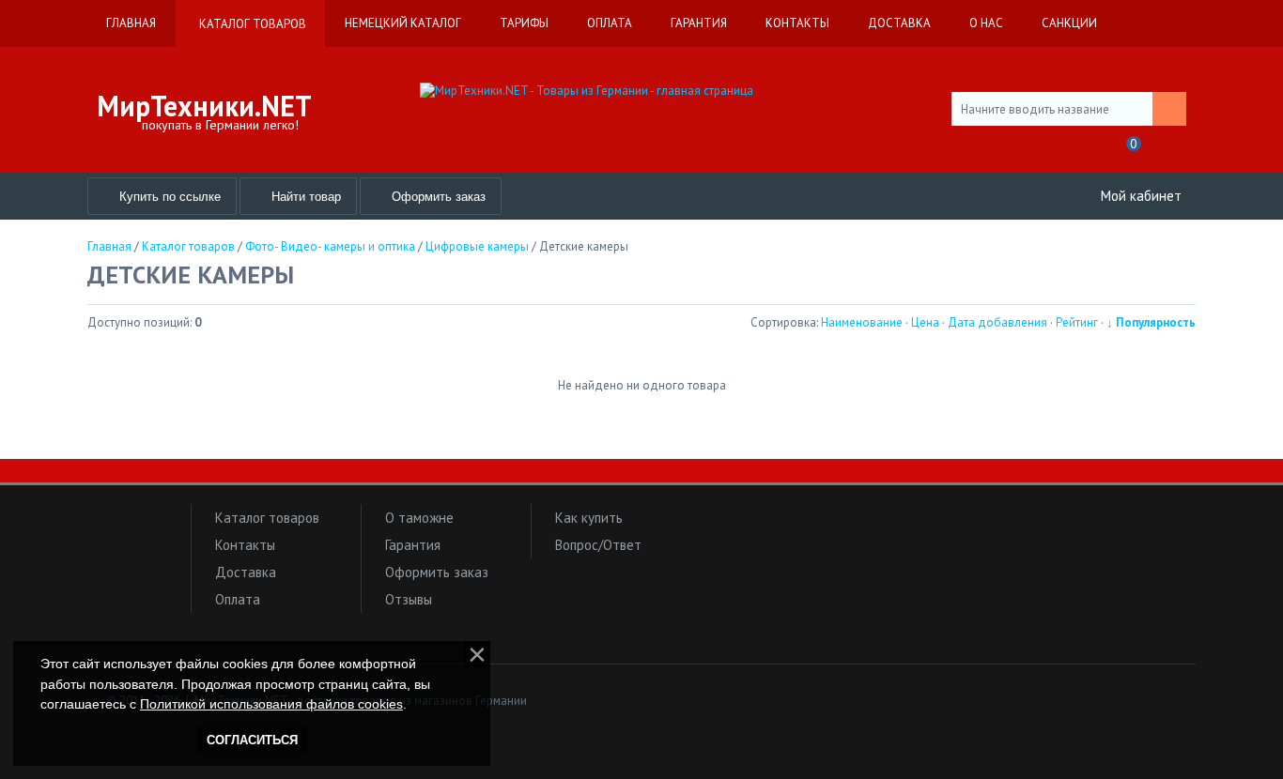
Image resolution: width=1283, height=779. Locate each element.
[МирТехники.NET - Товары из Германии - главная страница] (641, 91)
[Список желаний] (1086, 149)
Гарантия (413, 545)
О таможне (419, 518)
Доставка (245, 572)
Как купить (589, 518)
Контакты (245, 545)
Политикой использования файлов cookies (271, 703)
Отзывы (408, 599)
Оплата (237, 599)
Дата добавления (997, 322)
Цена (925, 322)
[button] (134, 554)
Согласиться (252, 740)
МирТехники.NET (204, 105)
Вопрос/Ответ (598, 545)
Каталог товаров (267, 518)
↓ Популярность (1151, 322)
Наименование (862, 322)
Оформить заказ (436, 572)
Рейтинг (1077, 322)
